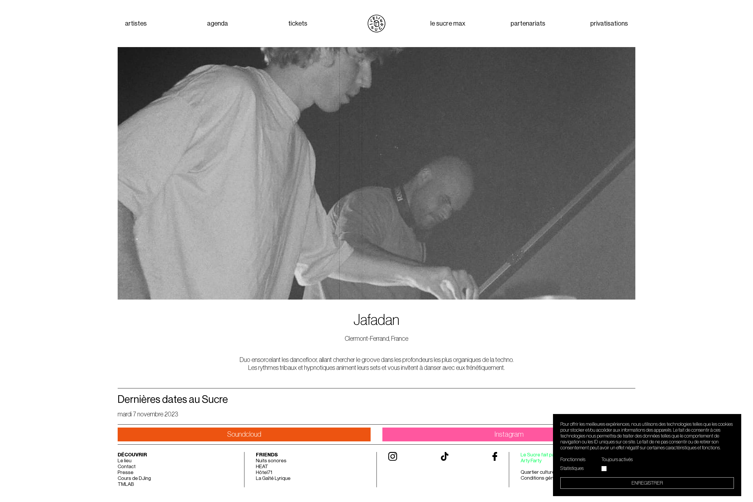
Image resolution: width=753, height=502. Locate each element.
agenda (217, 23)
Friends (267, 454)
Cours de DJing (134, 478)
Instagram (509, 434)
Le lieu (124, 460)
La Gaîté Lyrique (273, 478)
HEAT (262, 466)
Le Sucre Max (447, 23)
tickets (297, 23)
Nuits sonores (271, 460)
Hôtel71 (264, 472)
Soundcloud (244, 434)
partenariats (528, 23)
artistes (136, 23)
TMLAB (126, 484)
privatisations (609, 23)
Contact (127, 466)
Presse (126, 472)
